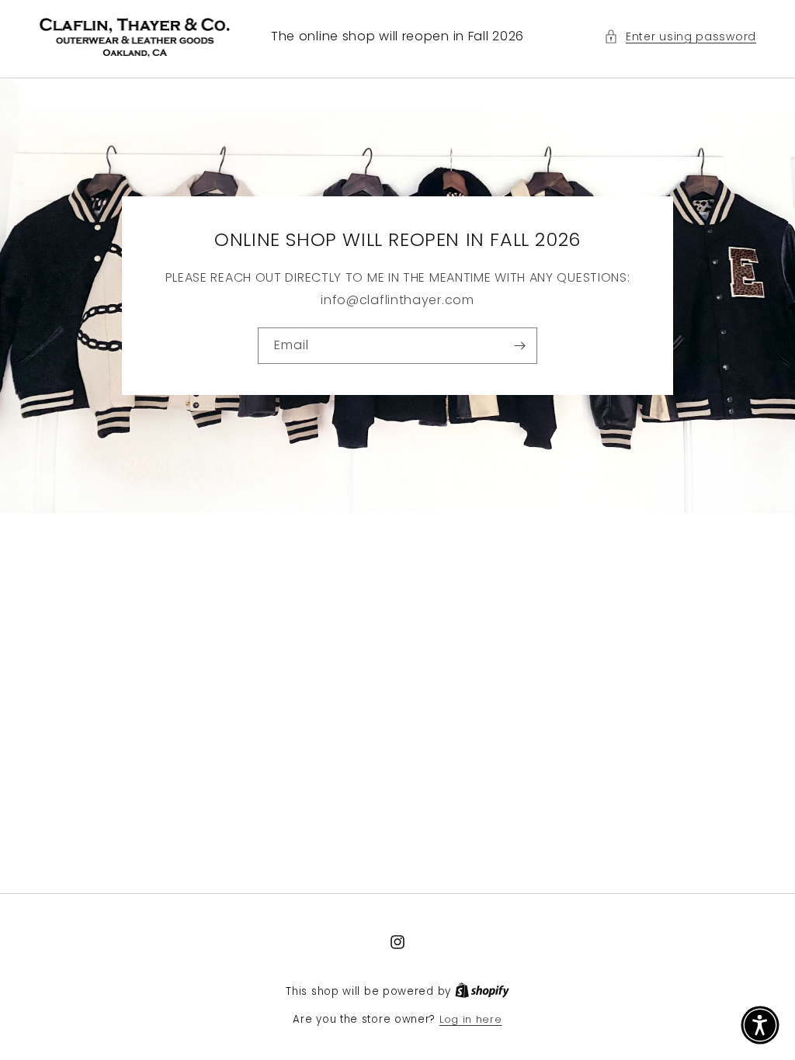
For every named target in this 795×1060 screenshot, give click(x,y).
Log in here (470, 1019)
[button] (680, 37)
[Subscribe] (519, 345)
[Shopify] (482, 991)
